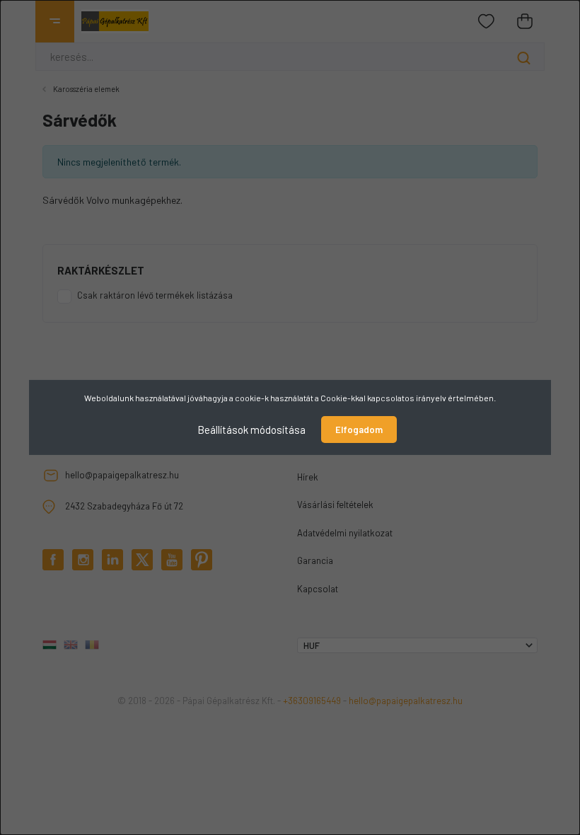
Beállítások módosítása (251, 429)
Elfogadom (359, 429)
